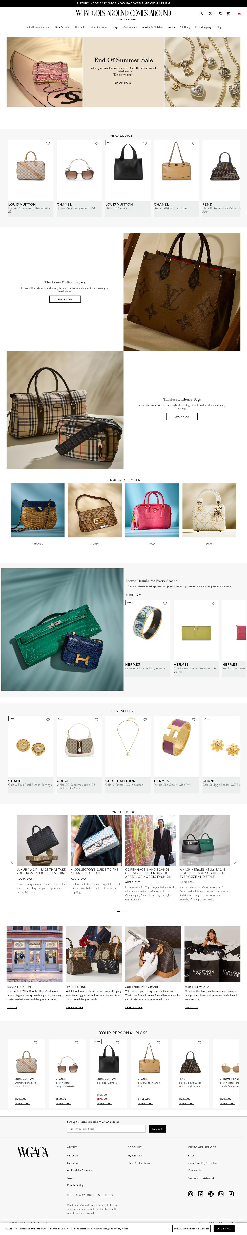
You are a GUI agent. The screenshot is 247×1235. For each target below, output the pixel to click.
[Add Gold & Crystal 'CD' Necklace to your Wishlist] (145, 719)
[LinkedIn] (221, 1195)
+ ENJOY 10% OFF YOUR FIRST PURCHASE (123, 3)
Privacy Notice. (121, 1228)
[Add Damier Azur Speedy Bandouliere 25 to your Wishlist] (48, 143)
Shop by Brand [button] (99, 27)
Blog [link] (218, 27)
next (235, 861)
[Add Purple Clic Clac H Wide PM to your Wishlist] (193, 719)
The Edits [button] (80, 27)
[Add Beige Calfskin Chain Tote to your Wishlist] (193, 143)
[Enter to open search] (201, 14)
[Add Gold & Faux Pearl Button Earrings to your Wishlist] (48, 719)
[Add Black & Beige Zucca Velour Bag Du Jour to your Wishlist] (199, 1042)
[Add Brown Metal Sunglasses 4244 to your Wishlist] (96, 143)
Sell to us (105, 1195)
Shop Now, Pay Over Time (203, 1163)
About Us (72, 1156)
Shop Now (65, 299)
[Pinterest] (211, 1195)
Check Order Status (139, 1163)
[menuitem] (62, 27)
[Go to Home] (33, 1151)
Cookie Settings (76, 1185)
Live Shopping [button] (203, 27)
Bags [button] (115, 27)
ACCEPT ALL (224, 1228)
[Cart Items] (228, 14)
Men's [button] (171, 27)
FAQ (191, 1156)
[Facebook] (200, 1195)
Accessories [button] (130, 27)
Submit (157, 1129)
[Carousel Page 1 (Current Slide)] (118, 911)
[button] (239, 14)
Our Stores (73, 1163)
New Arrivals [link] (62, 27)
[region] (123, 1229)
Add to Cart (22, 1103)
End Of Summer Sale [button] (38, 27)
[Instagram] (190, 1195)
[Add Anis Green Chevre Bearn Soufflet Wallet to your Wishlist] (213, 603)
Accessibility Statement (201, 1178)
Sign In (212, 13)
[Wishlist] (221, 14)
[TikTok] (231, 1195)
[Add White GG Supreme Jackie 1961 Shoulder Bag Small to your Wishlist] (96, 719)
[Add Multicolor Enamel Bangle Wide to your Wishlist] (165, 603)
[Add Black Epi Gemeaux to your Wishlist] (145, 143)
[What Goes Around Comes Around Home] (123, 13)
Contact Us (194, 1170)
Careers (71, 1178)
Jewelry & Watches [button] (152, 27)
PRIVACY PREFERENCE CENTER (191, 1228)
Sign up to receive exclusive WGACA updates (93, 1122)
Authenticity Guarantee (80, 1170)
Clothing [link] (185, 27)
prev (12, 861)
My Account (134, 1156)
